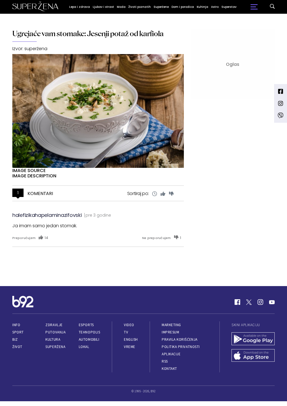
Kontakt (169, 368)
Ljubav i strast (103, 7)
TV (126, 332)
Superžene (161, 7)
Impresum (170, 332)
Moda (121, 7)
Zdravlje (54, 325)
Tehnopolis (89, 332)
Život (17, 346)
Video (129, 325)
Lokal (84, 346)
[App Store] (253, 356)
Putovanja (55, 332)
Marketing (171, 325)
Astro (215, 7)
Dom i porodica (183, 7)
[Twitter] (249, 302)
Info (16, 325)
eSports (86, 325)
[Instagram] (260, 302)
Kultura (52, 339)
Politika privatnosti (181, 346)
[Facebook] (237, 302)
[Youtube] (272, 302)
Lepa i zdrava (79, 7)
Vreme (129, 346)
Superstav (229, 7)
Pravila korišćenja (180, 339)
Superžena (55, 346)
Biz (15, 339)
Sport (18, 332)
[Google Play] (253, 339)
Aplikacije (171, 354)
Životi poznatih (139, 7)
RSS (165, 361)
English (131, 339)
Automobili (89, 339)
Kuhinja (202, 7)
